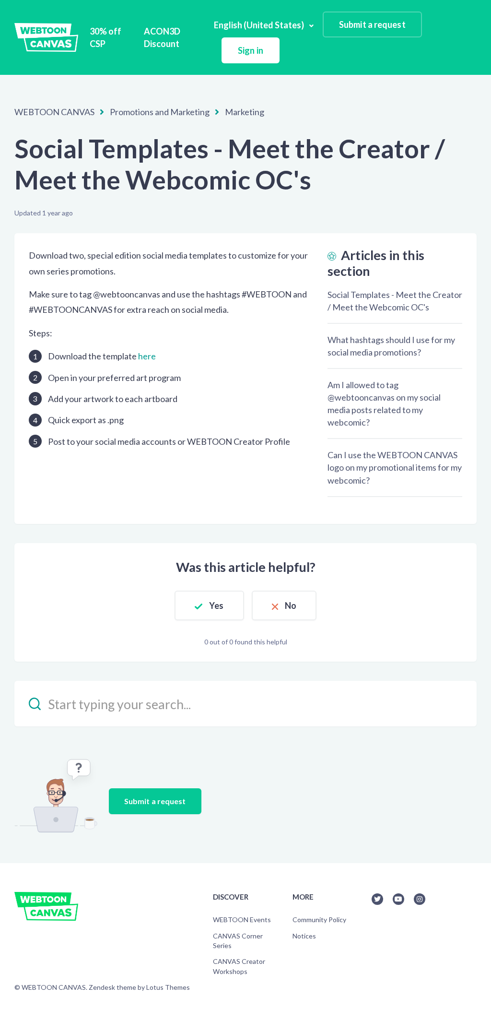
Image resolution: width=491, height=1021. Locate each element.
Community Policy (319, 919)
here (147, 356)
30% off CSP (105, 37)
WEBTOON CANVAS (54, 112)
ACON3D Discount (162, 37)
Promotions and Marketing (160, 112)
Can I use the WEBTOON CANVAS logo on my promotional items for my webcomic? (394, 467)
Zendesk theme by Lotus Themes (139, 987)
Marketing (244, 112)
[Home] (46, 37)
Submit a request (372, 24)
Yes (216, 605)
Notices (304, 936)
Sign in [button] (250, 50)
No (290, 605)
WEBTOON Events (242, 919)
